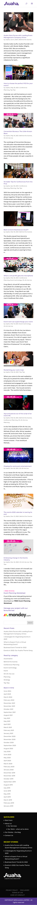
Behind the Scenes (25, 39)
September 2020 (10, 745)
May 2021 (7, 721)
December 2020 (9, 736)
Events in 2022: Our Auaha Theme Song (18, 650)
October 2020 (9, 742)
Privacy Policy (12, 890)
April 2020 (7, 760)
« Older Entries (9, 591)
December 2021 (9, 703)
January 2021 (8, 733)
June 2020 (7, 754)
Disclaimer (24, 890)
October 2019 (8, 779)
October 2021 (8, 709)
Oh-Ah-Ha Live (8, 138)
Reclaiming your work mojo (14, 370)
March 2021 (8, 727)
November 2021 (9, 706)
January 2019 (8, 806)
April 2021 (7, 724)
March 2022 (8, 697)
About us (8, 823)
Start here (8, 820)
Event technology (16, 280)
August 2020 (8, 748)
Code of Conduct (17, 895)
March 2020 (8, 764)
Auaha (8, 39)
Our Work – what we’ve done (18, 829)
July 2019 (7, 788)
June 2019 (7, 791)
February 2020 (9, 766)
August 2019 (8, 785)
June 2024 (7, 691)
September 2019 (10, 782)
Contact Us (9, 835)
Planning (13, 188)
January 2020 (9, 770)
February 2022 (9, 700)
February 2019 (9, 803)
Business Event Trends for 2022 (15, 647)
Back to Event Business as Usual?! (16, 230)
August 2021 (8, 715)
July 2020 (7, 751)
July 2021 (7, 718)
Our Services (12, 826)
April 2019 (7, 797)
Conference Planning (11, 420)
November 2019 (9, 776)
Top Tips (13, 90)
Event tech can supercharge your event (18, 322)
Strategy (7, 680)
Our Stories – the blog (13, 832)
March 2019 (8, 800)
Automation (8, 659)
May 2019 (7, 794)
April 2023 (7, 694)
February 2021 (9, 730)
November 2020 (9, 739)
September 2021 (10, 712)
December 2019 (9, 773)
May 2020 (7, 757)
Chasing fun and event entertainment (18, 466)
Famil (6, 671)
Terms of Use (17, 892)
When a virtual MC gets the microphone (18, 276)
